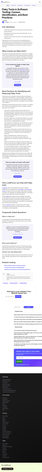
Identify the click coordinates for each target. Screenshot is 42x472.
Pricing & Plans (5, 416)
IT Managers (5, 407)
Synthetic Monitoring (6, 385)
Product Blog (5, 454)
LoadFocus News (6, 422)
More (3, 410)
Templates (4, 448)
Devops (4, 404)
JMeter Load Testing (6, 384)
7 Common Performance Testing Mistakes (14, 267)
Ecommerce (5, 405)
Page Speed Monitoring (7, 379)
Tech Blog (4, 455)
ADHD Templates (6, 437)
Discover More (18, 81)
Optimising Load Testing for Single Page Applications (17, 269)
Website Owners (5, 408)
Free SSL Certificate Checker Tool (9, 391)
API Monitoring (5, 387)
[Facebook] (2, 20)
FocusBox (4, 429)
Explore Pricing (17, 176)
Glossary (33, 5)
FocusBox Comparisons (7, 431)
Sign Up (4, 419)
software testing (23, 283)
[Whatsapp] (5, 20)
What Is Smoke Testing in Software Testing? (15, 265)
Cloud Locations (5, 443)
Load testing (20, 189)
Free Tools (4, 452)
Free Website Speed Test (17, 234)
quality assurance (13, 283)
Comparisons (20, 5)
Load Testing (22, 70)
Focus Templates (6, 436)
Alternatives (5, 449)
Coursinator (5, 426)
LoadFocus (4, 188)
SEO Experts (5, 397)
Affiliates (4, 420)
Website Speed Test (6, 381)
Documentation (27, 5)
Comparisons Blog (6, 457)
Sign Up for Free (17, 237)
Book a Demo (17, 173)
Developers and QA (6, 400)
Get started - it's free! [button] (7, 468)
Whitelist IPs (5, 445)
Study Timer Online (6, 434)
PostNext (4, 428)
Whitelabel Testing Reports (7, 446)
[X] (6, 20)
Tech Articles (13, 5)
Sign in (4, 417)
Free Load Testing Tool (7, 388)
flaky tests (5, 283)
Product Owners (5, 402)
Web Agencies (5, 399)
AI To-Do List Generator (7, 433)
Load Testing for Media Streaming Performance (25, 330)
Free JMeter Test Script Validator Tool (9, 390)
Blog (8, 5)
